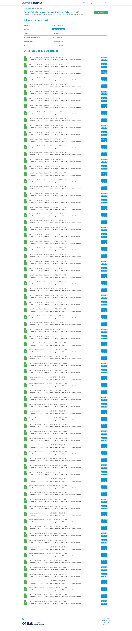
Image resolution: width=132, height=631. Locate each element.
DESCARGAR (101, 12)
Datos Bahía (27, 9)
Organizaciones (94, 3)
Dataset (34, 9)
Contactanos (106, 618)
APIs (102, 3)
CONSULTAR (104, 57)
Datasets (85, 3)
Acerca (107, 3)
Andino (103, 622)
